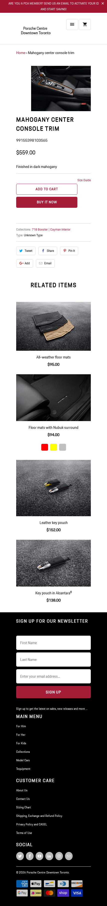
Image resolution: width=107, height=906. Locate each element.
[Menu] (72, 24)
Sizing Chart (23, 807)
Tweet (28, 250)
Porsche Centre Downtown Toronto (48, 872)
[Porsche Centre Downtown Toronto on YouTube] (39, 856)
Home (20, 53)
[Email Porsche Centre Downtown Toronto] (69, 856)
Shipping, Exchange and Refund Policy (39, 815)
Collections (23, 751)
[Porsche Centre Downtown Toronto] (36, 30)
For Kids (21, 743)
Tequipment (23, 768)
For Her (20, 734)
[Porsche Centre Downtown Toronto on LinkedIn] (49, 856)
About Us (21, 790)
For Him (21, 726)
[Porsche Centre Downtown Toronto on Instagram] (59, 856)
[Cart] (85, 24)
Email (48, 263)
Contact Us (23, 798)
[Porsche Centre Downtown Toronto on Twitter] (20, 856)
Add (27, 263)
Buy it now (47, 202)
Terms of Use (24, 832)
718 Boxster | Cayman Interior (51, 229)
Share (50, 250)
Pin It (71, 250)
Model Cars (23, 760)
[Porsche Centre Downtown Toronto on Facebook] (30, 856)
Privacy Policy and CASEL (31, 824)
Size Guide (84, 180)
